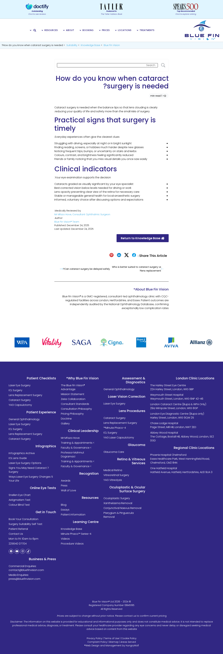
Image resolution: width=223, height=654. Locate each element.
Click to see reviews (37, 12)
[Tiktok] (28, 551)
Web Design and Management (103, 645)
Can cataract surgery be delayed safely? (86, 269)
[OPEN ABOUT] (64, 30)
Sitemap (114, 642)
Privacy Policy (94, 638)
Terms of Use (111, 638)
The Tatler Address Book (111, 12)
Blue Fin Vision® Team (66, 221)
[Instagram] (22, 551)
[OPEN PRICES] (100, 30)
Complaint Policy (97, 642)
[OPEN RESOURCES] (42, 30)
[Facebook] (11, 551)
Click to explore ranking (185, 12)
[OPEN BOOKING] (80, 30)
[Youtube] (16, 551)
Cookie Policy (128, 638)
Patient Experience (41, 412)
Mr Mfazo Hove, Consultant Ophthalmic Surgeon (82, 214)
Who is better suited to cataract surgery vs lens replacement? (136, 268)
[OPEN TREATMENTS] (137, 30)
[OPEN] (31, 30)
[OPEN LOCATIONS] (116, 30)
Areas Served (128, 642)
